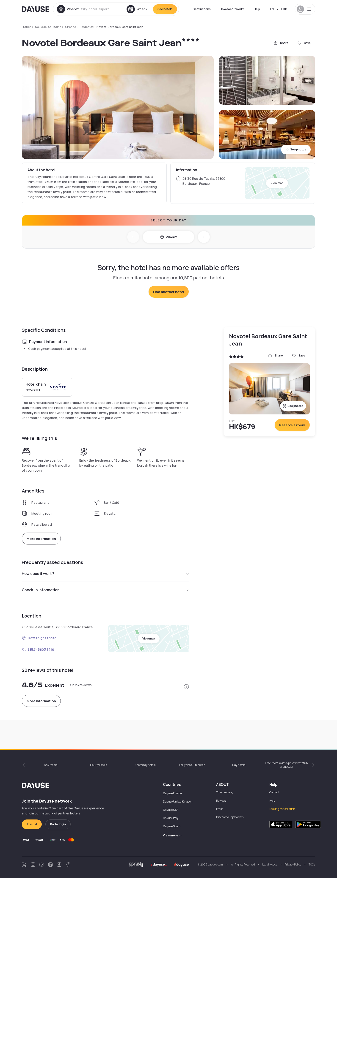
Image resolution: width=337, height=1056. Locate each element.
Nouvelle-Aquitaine (48, 27)
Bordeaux (86, 27)
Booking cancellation (282, 809)
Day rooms (50, 765)
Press (219, 809)
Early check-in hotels (192, 765)
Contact (274, 792)
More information (41, 538)
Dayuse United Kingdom (178, 801)
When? (171, 237)
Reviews (221, 801)
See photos (298, 149)
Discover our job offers (229, 817)
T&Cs (312, 864)
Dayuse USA (171, 810)
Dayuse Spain (171, 826)
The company (224, 792)
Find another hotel (168, 291)
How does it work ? (232, 9)
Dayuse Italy (170, 818)
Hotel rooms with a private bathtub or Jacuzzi (286, 765)
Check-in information (41, 589)
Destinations (202, 9)
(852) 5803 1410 (41, 649)
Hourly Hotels (98, 765)
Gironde (70, 27)
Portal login (58, 824)
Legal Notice (269, 864)
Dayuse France (172, 793)
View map (277, 183)
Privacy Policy (293, 864)
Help (257, 9)
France (26, 27)
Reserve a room (292, 425)
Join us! (31, 824)
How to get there (42, 638)
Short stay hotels (145, 765)
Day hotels (238, 765)
